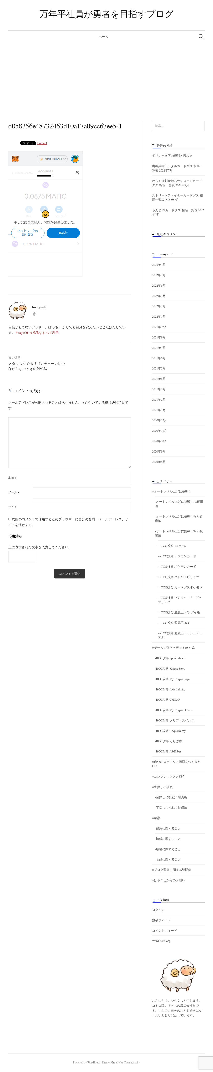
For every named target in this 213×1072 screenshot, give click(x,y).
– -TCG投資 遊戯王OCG (174, 623)
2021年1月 (159, 410)
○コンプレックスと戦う (168, 776)
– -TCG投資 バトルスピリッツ (178, 577)
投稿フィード (161, 920)
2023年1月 (159, 264)
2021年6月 (159, 358)
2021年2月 (159, 399)
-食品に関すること (168, 859)
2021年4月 (159, 379)
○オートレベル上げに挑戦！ (171, 491)
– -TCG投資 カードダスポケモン (180, 587)
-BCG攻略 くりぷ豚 (168, 741)
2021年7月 (159, 348)
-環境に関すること (168, 849)
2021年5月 (159, 368)
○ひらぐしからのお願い (168, 880)
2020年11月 (159, 430)
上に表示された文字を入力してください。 (40, 547)
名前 (12, 477)
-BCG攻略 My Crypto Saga (172, 679)
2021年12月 (159, 327)
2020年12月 (159, 420)
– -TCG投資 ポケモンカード (177, 566)
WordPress (93, 1062)
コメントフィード (164, 930)
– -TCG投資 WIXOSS (172, 545)
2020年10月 (159, 441)
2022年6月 (159, 285)
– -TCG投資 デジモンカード (177, 556)
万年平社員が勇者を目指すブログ (107, 14)
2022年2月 (159, 306)
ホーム (103, 36)
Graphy (115, 1062)
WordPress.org (161, 941)
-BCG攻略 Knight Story (170, 668)
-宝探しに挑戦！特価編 (171, 807)
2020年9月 (159, 451)
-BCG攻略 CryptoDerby (170, 731)
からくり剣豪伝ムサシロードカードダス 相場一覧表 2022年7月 (177, 183)
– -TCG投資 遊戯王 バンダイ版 (179, 612)
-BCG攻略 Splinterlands (170, 658)
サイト (12, 506)
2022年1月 (159, 316)
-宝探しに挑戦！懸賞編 (171, 797)
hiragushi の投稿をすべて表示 (37, 332)
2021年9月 (159, 337)
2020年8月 (159, 462)
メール (13, 492)
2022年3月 (159, 296)
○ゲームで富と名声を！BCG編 (173, 647)
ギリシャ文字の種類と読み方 (172, 155)
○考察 (156, 818)
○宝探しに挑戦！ (164, 787)
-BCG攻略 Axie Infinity (170, 689)
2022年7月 (159, 275)
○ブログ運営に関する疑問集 (171, 870)
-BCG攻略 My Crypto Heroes (174, 710)
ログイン (158, 910)
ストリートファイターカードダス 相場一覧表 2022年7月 (177, 197)
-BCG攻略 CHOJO (167, 699)
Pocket (42, 143)
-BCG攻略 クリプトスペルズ (174, 720)
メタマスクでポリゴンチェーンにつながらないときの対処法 (36, 366)
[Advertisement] (106, 74)
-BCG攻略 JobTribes (168, 751)
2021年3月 (159, 389)
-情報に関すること (168, 839)
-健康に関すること (168, 828)
